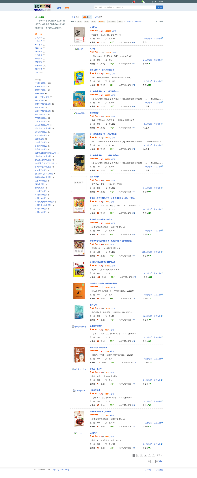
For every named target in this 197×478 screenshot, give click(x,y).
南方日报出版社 (42, 114)
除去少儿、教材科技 (134, 22)
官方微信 (159, 470)
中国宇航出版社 (43, 83)
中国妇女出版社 (42, 198)
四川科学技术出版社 (44, 167)
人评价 (110, 31)
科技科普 (40, 69)
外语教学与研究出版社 (45, 174)
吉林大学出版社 (42, 181)
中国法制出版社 (42, 212)
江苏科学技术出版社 (44, 111)
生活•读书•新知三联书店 (46, 163)
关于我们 (148, 470)
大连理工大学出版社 (44, 160)
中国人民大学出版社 (44, 205)
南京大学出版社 (42, 90)
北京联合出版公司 (43, 125)
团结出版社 (41, 188)
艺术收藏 (40, 45)
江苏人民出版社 (42, 149)
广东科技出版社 (42, 135)
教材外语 (40, 66)
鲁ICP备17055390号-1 (61, 470)
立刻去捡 (152, 39)
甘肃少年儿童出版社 (44, 156)
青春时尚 (40, 48)
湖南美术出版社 (42, 132)
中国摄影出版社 (42, 195)
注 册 (154, 2)
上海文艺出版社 (42, 191)
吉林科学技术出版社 (44, 104)
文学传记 (40, 41)
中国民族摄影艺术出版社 (46, 202)
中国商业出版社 (42, 209)
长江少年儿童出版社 (44, 128)
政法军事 (40, 59)
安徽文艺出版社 (42, 142)
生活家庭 (40, 55)
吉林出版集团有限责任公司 (47, 153)
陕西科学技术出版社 (44, 177)
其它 (38, 73)
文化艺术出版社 (42, 121)
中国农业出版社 (42, 118)
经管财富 (40, 62)
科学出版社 (41, 100)
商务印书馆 (41, 93)
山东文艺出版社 (42, 170)
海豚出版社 (41, 139)
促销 (59, 8)
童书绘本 (40, 52)
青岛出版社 (41, 184)
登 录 (161, 2)
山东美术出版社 (43, 87)
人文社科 (40, 38)
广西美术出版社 (42, 146)
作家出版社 (41, 107)
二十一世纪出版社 (43, 97)
